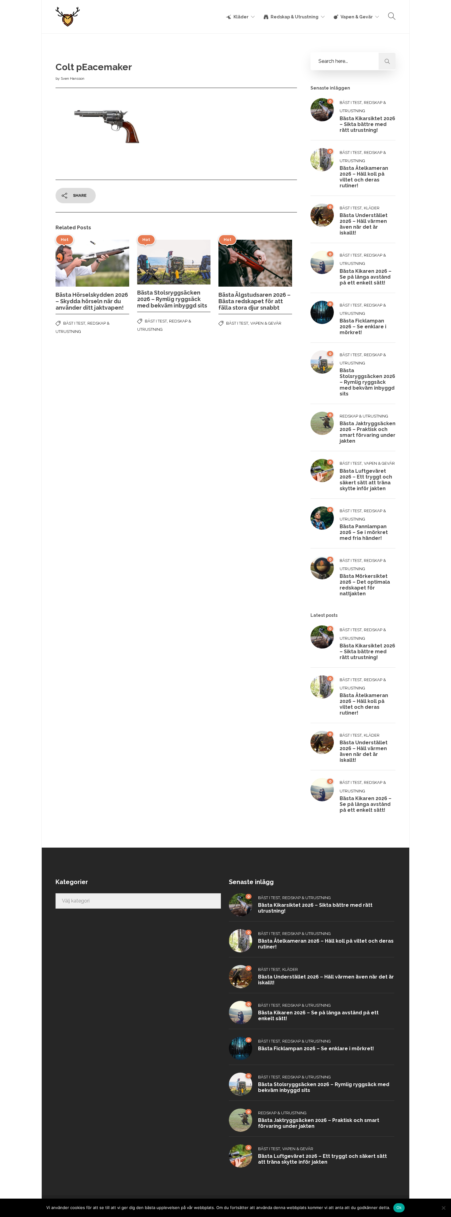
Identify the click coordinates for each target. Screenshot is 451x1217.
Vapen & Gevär (357, 16)
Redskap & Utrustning (294, 16)
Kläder (241, 16)
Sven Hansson (72, 78)
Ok (399, 1207)
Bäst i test (74, 323)
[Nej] (443, 1208)
